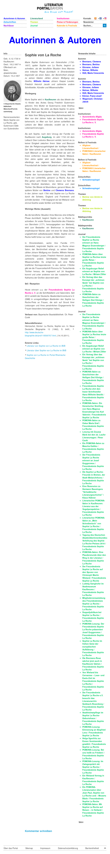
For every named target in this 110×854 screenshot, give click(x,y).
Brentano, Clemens (91, 61)
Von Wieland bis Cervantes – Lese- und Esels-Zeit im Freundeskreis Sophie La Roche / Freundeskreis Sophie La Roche (93, 681)
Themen (34, 21)
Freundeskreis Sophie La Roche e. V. (93, 121)
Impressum (45, 848)
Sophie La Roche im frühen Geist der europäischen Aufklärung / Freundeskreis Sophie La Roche (93, 648)
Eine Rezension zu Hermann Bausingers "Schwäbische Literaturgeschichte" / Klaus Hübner (93, 492)
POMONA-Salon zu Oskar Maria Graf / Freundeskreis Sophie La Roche (93, 424)
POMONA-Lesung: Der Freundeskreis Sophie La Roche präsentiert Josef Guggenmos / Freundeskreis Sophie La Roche (93, 630)
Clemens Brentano (65, 190)
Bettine (46, 190)
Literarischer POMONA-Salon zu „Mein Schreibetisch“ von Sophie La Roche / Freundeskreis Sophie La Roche (93, 524)
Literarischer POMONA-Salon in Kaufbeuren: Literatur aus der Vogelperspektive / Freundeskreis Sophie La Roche (93, 507)
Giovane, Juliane (90, 67)
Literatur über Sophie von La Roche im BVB (46, 350)
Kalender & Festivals (67, 25)
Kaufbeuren (50, 99)
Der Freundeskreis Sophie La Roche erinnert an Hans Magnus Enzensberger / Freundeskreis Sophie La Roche (93, 244)
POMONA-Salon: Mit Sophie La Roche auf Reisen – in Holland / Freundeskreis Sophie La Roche (93, 810)
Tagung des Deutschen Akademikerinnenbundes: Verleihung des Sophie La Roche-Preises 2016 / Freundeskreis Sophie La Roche (95, 542)
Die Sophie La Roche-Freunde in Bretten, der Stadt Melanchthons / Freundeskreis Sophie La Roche (93, 477)
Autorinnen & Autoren (14, 18)
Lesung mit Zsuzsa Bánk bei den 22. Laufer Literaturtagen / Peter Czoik (94, 436)
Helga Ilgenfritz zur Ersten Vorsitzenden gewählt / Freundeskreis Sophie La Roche (94, 742)
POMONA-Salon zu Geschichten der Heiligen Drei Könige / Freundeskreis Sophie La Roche (93, 300)
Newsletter (88, 21)
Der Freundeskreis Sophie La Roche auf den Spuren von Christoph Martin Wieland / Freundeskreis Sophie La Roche (94, 573)
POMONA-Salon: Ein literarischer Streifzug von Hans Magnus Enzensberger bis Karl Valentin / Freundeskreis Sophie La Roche (94, 410)
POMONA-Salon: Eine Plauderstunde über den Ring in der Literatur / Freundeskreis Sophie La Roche (94, 558)
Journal (34, 25)
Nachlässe (9, 25)
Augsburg (47, 137)
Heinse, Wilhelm (90, 70)
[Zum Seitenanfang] (105, 847)
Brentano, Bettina (91, 64)
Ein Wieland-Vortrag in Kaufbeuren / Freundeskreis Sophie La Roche (93, 780)
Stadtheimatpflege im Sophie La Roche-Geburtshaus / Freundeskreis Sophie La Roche (93, 718)
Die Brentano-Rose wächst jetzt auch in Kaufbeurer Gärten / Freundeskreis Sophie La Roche (93, 664)
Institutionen (63, 18)
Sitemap (29, 848)
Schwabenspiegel (91, 179)
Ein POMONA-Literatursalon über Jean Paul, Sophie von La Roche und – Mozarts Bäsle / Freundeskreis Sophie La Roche (94, 794)
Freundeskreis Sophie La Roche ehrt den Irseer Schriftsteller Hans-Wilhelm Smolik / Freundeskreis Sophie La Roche (93, 393)
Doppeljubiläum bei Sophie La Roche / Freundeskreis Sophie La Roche (93, 616)
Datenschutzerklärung (68, 848)
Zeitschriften (10, 21)
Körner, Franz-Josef (92, 95)
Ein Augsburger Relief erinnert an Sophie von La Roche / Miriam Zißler (94, 271)
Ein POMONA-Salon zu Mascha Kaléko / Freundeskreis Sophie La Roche (93, 447)
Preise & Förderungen (67, 21)
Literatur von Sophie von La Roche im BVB (46, 345)
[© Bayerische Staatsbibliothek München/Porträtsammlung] (12, 90)
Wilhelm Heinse (41, 81)
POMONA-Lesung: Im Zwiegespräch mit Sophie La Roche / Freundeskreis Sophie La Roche (93, 767)
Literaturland (36, 18)
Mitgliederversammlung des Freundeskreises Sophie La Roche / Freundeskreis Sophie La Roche (93, 603)
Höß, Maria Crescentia (93, 72)
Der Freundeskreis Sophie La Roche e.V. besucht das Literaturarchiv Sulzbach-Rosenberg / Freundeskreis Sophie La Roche (93, 701)
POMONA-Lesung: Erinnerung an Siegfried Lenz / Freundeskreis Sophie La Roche (94, 731)
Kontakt (87, 18)
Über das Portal (11, 848)
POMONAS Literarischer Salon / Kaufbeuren (94, 152)
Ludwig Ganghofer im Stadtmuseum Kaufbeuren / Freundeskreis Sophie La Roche (93, 589)
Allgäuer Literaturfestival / (90, 147)
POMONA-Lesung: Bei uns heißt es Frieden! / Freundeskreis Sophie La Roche (93, 754)
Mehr (81, 108)
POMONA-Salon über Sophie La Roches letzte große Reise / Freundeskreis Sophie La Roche (94, 260)
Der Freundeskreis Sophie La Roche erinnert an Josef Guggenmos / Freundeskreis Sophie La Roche (93, 461)
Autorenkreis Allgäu (92, 116)
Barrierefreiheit (92, 848)
